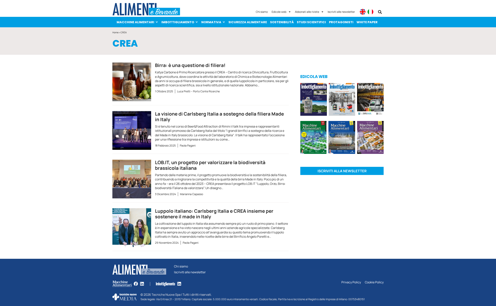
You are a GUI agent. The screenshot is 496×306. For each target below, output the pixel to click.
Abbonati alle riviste (307, 12)
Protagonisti (341, 22)
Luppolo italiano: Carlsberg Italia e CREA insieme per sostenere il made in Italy (214, 214)
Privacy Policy (351, 282)
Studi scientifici (311, 22)
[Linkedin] (142, 284)
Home (115, 32)
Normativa (211, 22)
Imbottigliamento (177, 22)
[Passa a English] (363, 12)
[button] (380, 12)
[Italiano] (370, 12)
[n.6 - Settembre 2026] (313, 100)
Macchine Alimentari (135, 22)
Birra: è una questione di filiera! (190, 65)
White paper (367, 22)
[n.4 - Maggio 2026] (370, 100)
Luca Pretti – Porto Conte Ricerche (198, 91)
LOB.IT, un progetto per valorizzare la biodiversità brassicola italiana (210, 165)
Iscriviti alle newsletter (341, 12)
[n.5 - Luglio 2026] (342, 100)
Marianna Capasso (191, 194)
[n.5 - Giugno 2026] (341, 138)
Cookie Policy (374, 282)
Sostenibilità (282, 22)
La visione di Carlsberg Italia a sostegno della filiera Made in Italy (219, 117)
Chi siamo (262, 12)
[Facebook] (136, 284)
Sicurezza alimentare (247, 22)
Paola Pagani (187, 145)
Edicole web (279, 12)
